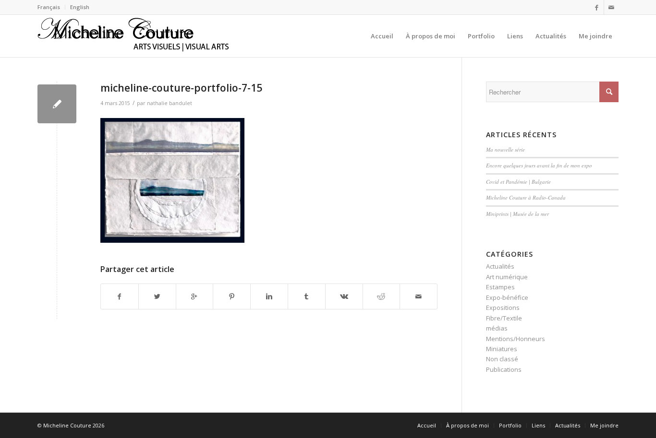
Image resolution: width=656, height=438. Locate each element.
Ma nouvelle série (505, 149)
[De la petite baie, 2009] (56, 103)
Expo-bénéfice (507, 297)
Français (48, 7)
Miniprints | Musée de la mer (517, 213)
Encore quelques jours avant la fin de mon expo (539, 165)
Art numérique (507, 276)
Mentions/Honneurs (515, 338)
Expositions (503, 307)
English (79, 7)
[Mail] (611, 7)
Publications (504, 369)
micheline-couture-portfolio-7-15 (181, 88)
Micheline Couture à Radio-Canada (526, 197)
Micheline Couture (67, 425)
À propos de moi (467, 425)
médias (497, 328)
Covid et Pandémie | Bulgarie (518, 181)
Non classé (502, 359)
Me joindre (604, 425)
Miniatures (501, 348)
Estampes (500, 287)
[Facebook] (597, 7)
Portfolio (510, 425)
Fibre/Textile (504, 318)
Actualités (500, 266)
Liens (538, 425)
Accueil (426, 425)
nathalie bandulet (169, 103)
